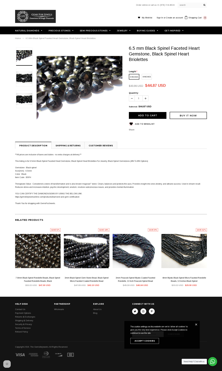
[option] (79, 89)
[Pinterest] (152, 311)
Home (18, 38)
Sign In (160, 18)
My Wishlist (147, 18)
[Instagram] (143, 311)
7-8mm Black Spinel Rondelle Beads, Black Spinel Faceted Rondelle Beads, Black (38, 279)
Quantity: (134, 93)
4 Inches (134, 77)
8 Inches (147, 77)
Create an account (174, 18)
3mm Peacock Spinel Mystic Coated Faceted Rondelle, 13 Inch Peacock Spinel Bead (135, 279)
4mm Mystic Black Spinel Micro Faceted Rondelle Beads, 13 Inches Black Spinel (184, 279)
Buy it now (188, 115)
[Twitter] (135, 311)
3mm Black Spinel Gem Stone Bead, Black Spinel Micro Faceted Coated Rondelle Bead (87, 279)
